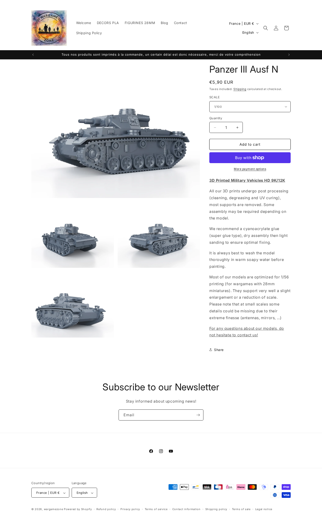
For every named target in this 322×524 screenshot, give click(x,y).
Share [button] (219, 350)
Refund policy (106, 509)
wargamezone (53, 509)
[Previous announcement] (33, 54)
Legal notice (263, 509)
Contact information (186, 509)
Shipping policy (216, 509)
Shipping (239, 89)
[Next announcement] (289, 54)
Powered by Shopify (78, 509)
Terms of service (156, 509)
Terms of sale (241, 509)
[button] (265, 28)
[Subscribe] (198, 415)
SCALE (214, 97)
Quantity (215, 118)
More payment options (250, 169)
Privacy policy (130, 509)
